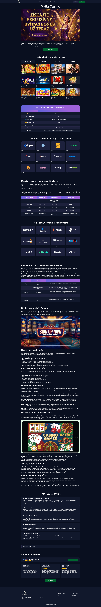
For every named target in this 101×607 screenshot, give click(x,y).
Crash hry (57, 61)
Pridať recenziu (73, 559)
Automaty (72, 61)
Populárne (27, 61)
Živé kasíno (42, 61)
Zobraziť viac (50, 580)
